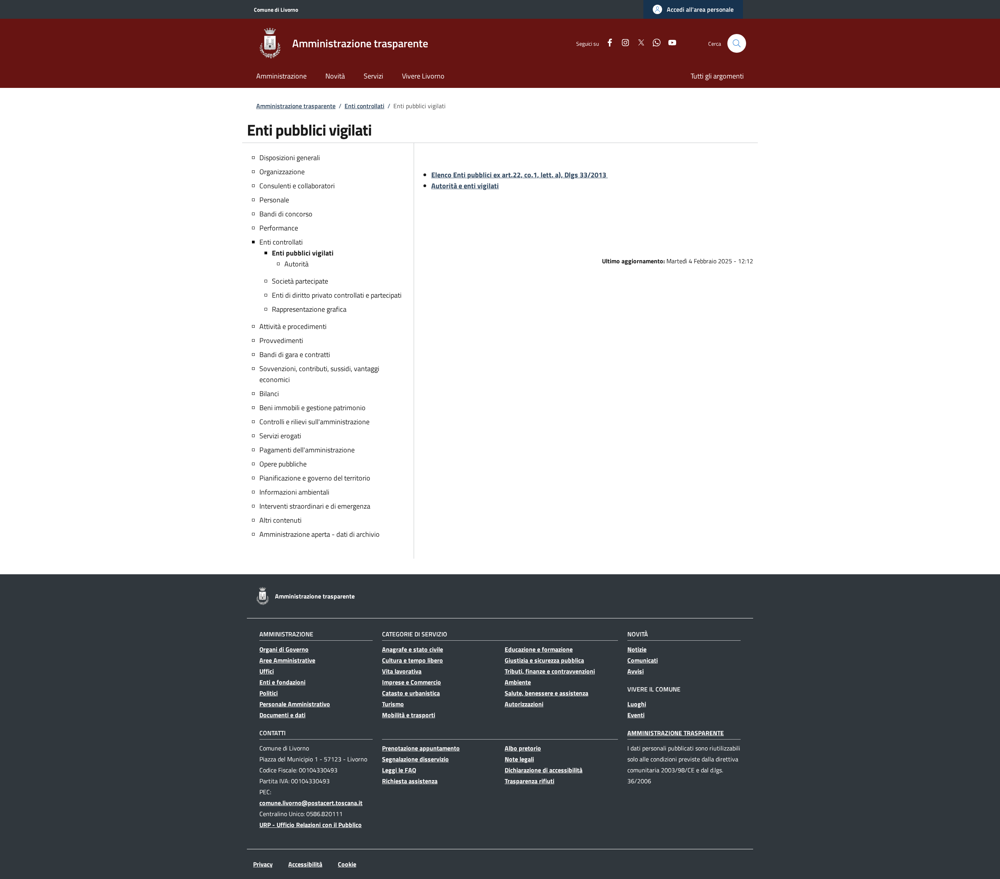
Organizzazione (282, 171)
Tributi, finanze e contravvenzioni (550, 671)
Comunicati (642, 660)
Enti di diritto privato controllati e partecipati (337, 295)
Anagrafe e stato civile (412, 649)
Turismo (393, 704)
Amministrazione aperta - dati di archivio (319, 534)
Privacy (263, 864)
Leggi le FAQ (399, 770)
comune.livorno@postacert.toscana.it (310, 803)
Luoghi (636, 704)
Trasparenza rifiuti (529, 781)
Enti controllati (364, 106)
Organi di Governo (284, 649)
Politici (268, 693)
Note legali (519, 759)
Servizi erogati (280, 436)
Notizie (636, 649)
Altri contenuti (280, 520)
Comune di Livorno (276, 9)
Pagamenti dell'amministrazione (307, 450)
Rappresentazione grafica (309, 309)
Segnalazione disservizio (415, 759)
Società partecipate (300, 281)
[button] (693, 9)
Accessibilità (305, 864)
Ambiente (518, 682)
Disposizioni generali (289, 157)
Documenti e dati (282, 715)
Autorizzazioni (524, 704)
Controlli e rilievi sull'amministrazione (314, 421)
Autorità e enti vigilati (465, 185)
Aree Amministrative (287, 660)
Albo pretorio (523, 748)
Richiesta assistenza (410, 781)
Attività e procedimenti (293, 326)
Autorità (296, 264)
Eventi (636, 715)
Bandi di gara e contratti (294, 354)
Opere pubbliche (283, 464)
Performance (278, 228)
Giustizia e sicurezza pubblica (544, 660)
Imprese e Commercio (411, 682)
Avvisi (635, 671)
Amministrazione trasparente (296, 106)
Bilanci (269, 393)
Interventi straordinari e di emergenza (314, 506)
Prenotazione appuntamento (421, 748)
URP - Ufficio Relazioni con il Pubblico (310, 824)
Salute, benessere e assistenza (546, 693)
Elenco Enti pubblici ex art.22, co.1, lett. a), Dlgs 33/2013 (519, 175)
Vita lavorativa (401, 671)
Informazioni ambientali (294, 492)
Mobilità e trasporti (408, 715)
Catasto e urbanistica (411, 693)
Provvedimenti (281, 340)
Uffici (266, 671)
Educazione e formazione (539, 649)
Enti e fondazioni (282, 682)
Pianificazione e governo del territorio (314, 478)
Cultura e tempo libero (412, 660)
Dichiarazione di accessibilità (543, 770)
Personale (274, 200)
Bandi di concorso (285, 214)
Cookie (347, 864)
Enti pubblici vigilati (303, 253)
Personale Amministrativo (294, 704)
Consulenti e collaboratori (297, 185)
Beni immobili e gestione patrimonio (312, 407)
